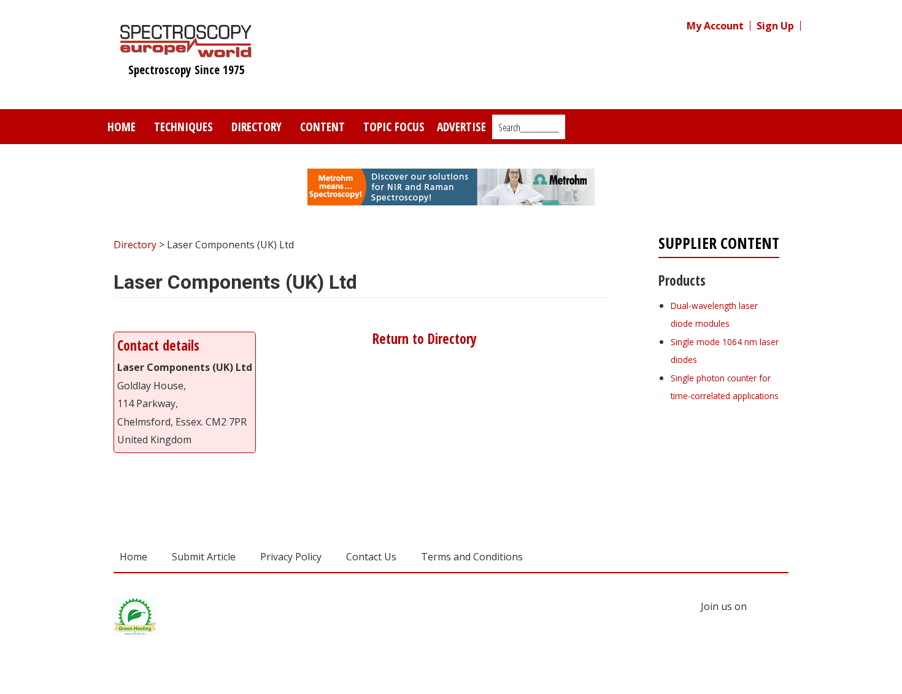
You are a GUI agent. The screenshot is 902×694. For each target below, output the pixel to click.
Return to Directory (423, 338)
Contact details (158, 345)
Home (121, 126)
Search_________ (528, 127)
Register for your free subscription (717, 464)
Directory (256, 126)
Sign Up (775, 26)
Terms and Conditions (472, 556)
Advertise (461, 126)
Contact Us (371, 556)
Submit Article (204, 556)
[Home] (186, 51)
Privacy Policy (291, 556)
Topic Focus (394, 126)
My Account (715, 26)
